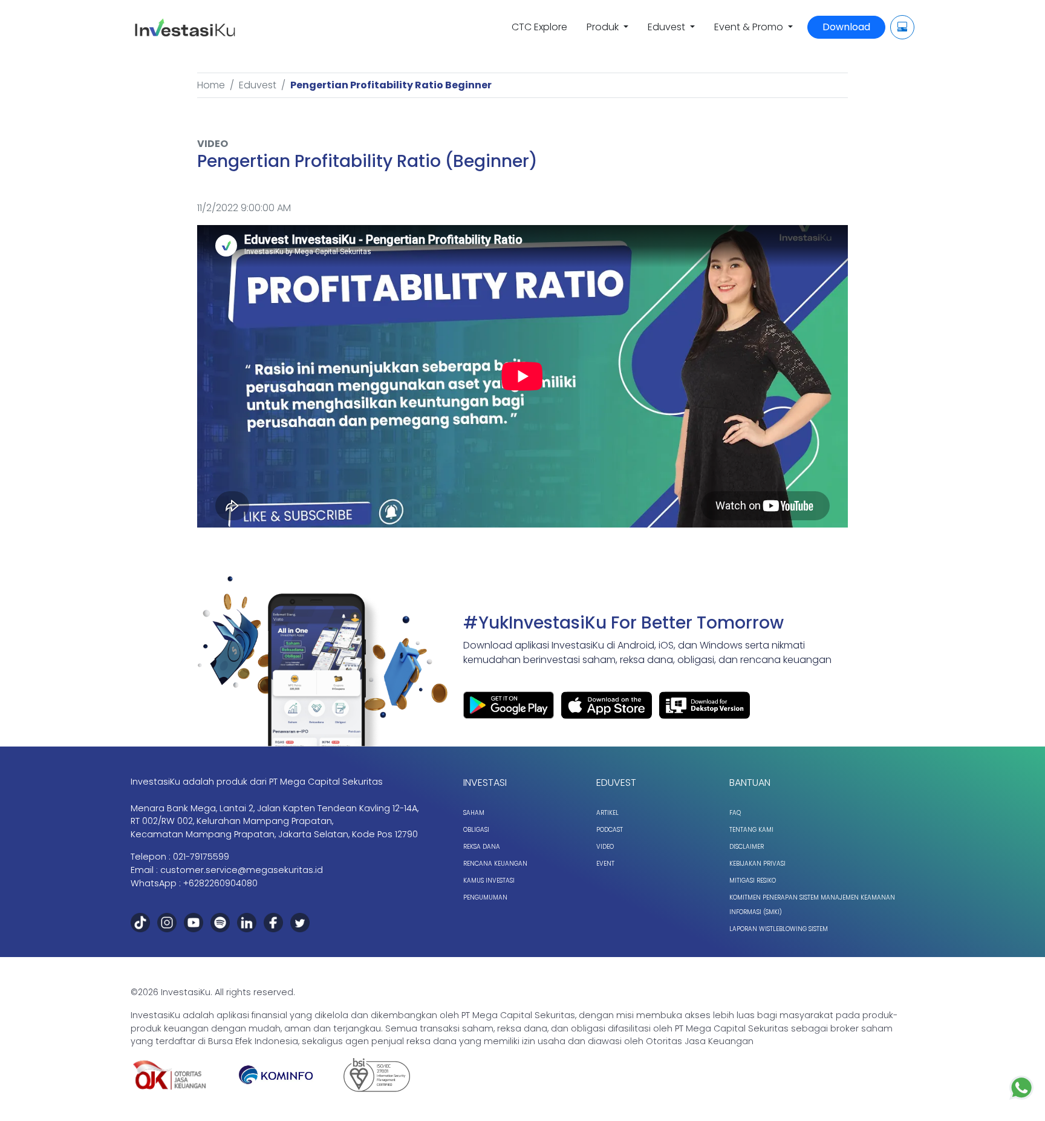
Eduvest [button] (668, 27)
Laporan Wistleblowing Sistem (778, 928)
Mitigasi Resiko (752, 880)
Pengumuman (485, 897)
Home (211, 85)
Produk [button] (604, 27)
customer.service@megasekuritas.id (241, 870)
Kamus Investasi (489, 880)
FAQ (735, 812)
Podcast (609, 829)
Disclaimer (746, 846)
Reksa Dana (481, 846)
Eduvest (257, 85)
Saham (473, 812)
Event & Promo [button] (750, 27)
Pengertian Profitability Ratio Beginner (391, 85)
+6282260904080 (220, 883)
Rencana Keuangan (495, 863)
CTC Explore (539, 27)
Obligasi (476, 829)
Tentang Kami (751, 829)
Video (605, 846)
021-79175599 (201, 857)
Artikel (607, 812)
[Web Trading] (902, 27)
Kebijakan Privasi (757, 863)
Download (846, 27)
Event (605, 863)
